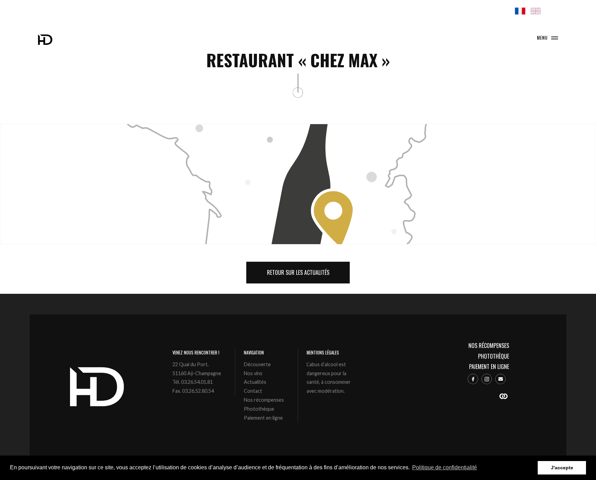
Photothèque (259, 409)
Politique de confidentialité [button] (444, 467)
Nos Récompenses (488, 345)
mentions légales (323, 352)
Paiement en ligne (263, 418)
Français (520, 11)
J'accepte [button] (562, 467)
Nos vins (253, 373)
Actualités (255, 382)
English (535, 11)
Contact (253, 391)
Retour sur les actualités (298, 272)
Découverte (257, 364)
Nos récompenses (264, 400)
